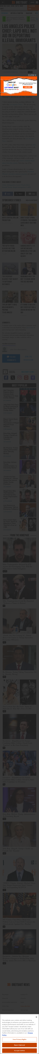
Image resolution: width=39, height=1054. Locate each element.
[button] (19, 527)
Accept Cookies (19, 1051)
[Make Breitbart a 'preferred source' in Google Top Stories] (18, 85)
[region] (19, 1034)
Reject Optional (19, 1045)
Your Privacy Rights (19, 1039)
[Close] (36, 1017)
